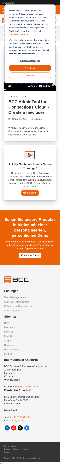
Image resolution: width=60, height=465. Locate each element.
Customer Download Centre (16, 449)
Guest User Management (16, 302)
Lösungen (9, 327)
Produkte (8, 336)
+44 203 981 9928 (29, 386)
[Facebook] (27, 428)
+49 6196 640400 (21, 417)
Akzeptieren (30, 68)
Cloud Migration (12, 310)
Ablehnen (30, 75)
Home (7, 323)
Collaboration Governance (17, 306)
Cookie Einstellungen (30, 60)
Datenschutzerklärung (18, 34)
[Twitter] (20, 428)
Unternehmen (11, 349)
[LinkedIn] (7, 428)
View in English (8, 3)
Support (8, 340)
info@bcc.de (18, 420)
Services (8, 332)
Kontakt (8, 354)
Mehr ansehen (30, 193)
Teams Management (14, 297)
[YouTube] (14, 428)
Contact (7, 452)
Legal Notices (10, 446)
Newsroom (9, 345)
